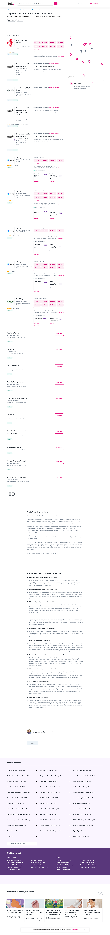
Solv (8, 9)
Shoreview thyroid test (14, 867)
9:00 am (45, 197)
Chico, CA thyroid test (87, 860)
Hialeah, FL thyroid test (63, 860)
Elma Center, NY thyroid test (65, 865)
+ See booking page (54, 63)
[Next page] (15, 494)
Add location (97, 84)
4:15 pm (45, 160)
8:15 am (52, 193)
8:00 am (45, 193)
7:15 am (37, 264)
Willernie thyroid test (13, 869)
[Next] (101, 893)
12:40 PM (44, 46)
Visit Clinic (59, 333)
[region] (86, 55)
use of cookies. (75, 929)
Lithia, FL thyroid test (62, 862)
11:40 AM (52, 42)
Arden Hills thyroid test (14, 860)
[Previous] (99, 893)
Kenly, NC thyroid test (63, 867)
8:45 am (37, 197)
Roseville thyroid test (37, 865)
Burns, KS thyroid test (63, 869)
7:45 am (37, 193)
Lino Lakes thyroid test (37, 860)
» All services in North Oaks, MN (17, 843)
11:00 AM (37, 42)
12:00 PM (60, 42)
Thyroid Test (19, 9)
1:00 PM (52, 46)
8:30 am (60, 193)
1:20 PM (60, 46)
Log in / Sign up (93, 3)
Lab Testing (12, 9)
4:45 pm (60, 160)
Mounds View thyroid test (15, 865)
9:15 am (52, 197)
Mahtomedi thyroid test (38, 862)
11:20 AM (44, 42)
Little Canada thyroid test (15, 862)
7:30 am (45, 264)
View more (36, 49)
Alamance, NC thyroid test (88, 865)
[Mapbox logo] (71, 77)
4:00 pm (37, 160)
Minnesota (25, 9)
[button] (70, 54)
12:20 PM (37, 46)
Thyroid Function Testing (35, 9)
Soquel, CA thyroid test (87, 862)
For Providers (79, 4)
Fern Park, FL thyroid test (87, 867)
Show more (61, 56)
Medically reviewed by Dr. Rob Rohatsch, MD (44, 731)
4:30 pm (52, 160)
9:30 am (60, 197)
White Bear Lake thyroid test (39, 867)
